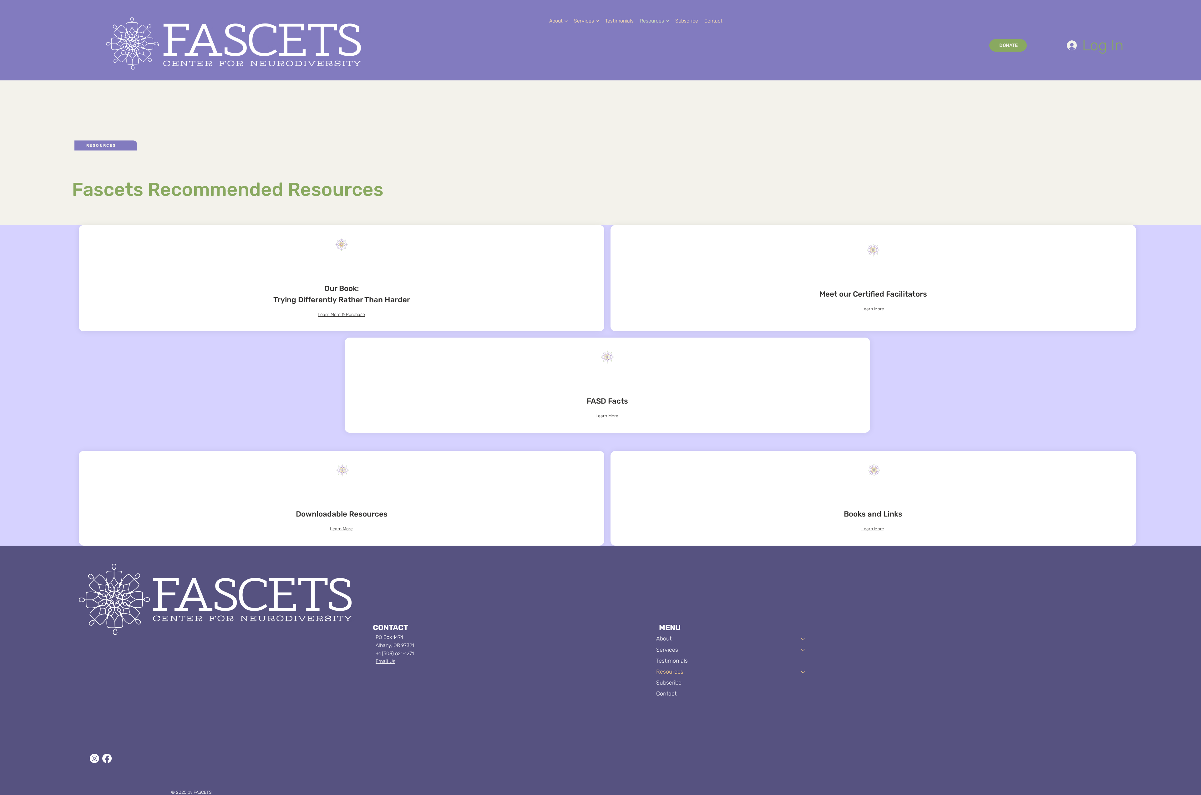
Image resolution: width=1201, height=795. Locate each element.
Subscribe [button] (669, 682)
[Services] (803, 650)
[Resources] (803, 671)
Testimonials (672, 660)
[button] (686, 21)
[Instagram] (94, 758)
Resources (669, 671)
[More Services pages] (597, 21)
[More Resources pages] (667, 21)
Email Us (385, 661)
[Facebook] (107, 758)
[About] (803, 638)
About (663, 638)
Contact (666, 693)
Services (667, 649)
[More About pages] (566, 21)
